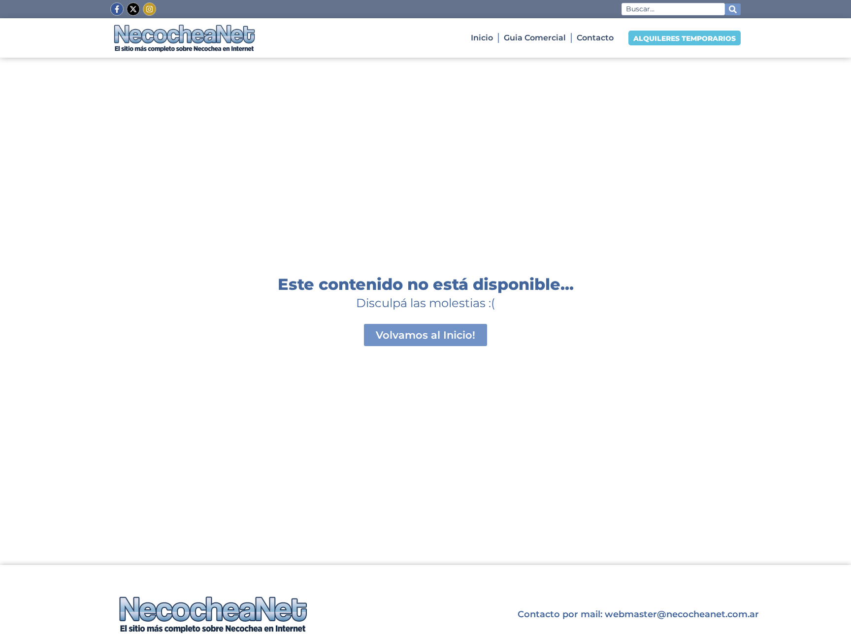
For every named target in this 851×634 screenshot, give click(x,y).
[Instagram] (149, 9)
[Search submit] (733, 9)
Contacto (595, 37)
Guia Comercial (535, 37)
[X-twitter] (133, 9)
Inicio (482, 37)
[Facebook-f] (117, 9)
